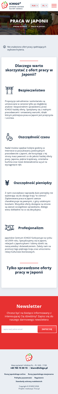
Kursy (20, 342)
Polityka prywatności (23, 378)
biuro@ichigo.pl (39, 367)
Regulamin (39, 378)
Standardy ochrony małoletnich (29, 381)
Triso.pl (37, 388)
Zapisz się (47, 329)
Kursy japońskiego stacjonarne (41, 374)
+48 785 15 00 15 (19, 367)
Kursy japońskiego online (14, 374)
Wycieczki (31, 342)
